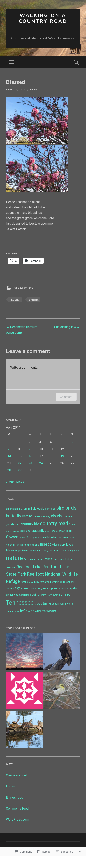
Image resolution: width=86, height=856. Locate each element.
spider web (12, 594)
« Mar (10, 482)
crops (16, 531)
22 (20, 463)
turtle (47, 603)
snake (24, 588)
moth (59, 550)
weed (63, 603)
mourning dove (71, 550)
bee (53, 508)
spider (73, 588)
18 (51, 456)
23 (30, 463)
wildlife (40, 611)
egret (61, 530)
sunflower (52, 595)
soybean (53, 588)
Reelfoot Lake (28, 567)
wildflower (25, 611)
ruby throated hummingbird (50, 581)
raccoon (57, 559)
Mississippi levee (62, 544)
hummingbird (31, 544)
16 (30, 456)
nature (14, 558)
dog (28, 531)
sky (17, 588)
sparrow (63, 588)
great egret (68, 537)
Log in (10, 786)
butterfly (13, 515)
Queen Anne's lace (34, 559)
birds (70, 508)
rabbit (48, 559)
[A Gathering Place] (24, 730)
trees (38, 603)
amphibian (12, 508)
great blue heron (50, 537)
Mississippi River (17, 550)
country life (30, 524)
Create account (16, 775)
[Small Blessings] (61, 691)
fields (68, 530)
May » (20, 482)
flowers (22, 537)
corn (17, 524)
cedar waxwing (42, 516)
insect (45, 544)
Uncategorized (23, 287)
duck (48, 531)
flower (15, 299)
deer (22, 531)
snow (31, 588)
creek (9, 531)
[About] (24, 691)
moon (52, 550)
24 (41, 463)
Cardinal (27, 516)
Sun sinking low (67, 327)
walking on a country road (43, 18)
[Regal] (61, 652)
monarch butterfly (38, 550)
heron (9, 544)
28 (9, 470)
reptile (24, 581)
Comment (66, 396)
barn (47, 508)
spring (34, 299)
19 (62, 456)
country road (54, 523)
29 (20, 470)
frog (29, 537)
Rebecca (36, 89)
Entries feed (14, 797)
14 (9, 456)
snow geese (41, 588)
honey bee (18, 545)
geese (36, 537)
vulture (55, 603)
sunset (64, 594)
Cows (72, 524)
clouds (56, 516)
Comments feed (17, 808)
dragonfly (37, 531)
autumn (24, 508)
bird (60, 508)
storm (44, 595)
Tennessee (20, 602)
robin (31, 582)
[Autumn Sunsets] (24, 652)
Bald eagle (37, 508)
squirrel (35, 594)
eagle (54, 531)
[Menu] (11, 62)
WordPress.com (17, 819)
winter (51, 611)
